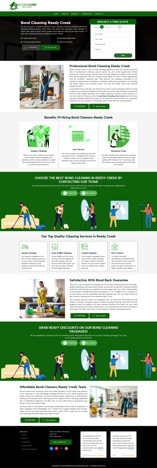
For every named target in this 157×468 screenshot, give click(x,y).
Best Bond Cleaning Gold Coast (111, 96)
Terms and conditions (29, 449)
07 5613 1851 (32, 47)
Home (56, 14)
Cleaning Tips (87, 14)
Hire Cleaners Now (60, 442)
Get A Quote (51, 47)
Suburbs (74, 14)
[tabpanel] (53, 406)
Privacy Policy (27, 446)
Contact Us (99, 14)
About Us (65, 14)
